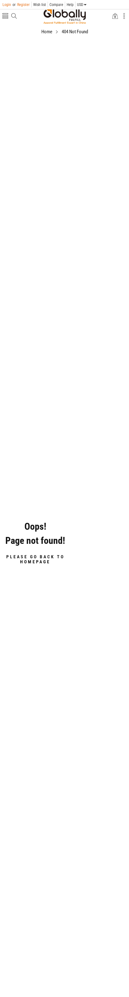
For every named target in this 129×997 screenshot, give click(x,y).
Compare (56, 5)
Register (21, 5)
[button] (5, 16)
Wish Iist (39, 5)
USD (80, 5)
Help (70, 5)
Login (7, 5)
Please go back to (35, 559)
